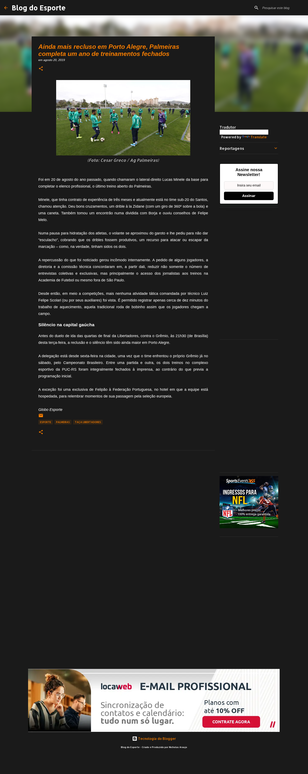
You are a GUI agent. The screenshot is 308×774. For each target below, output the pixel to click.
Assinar (248, 196)
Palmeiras (63, 422)
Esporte (45, 422)
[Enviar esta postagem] (40, 417)
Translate (259, 137)
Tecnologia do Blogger (156, 738)
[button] (40, 69)
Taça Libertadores (88, 422)
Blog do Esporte (39, 7)
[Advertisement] (249, 273)
